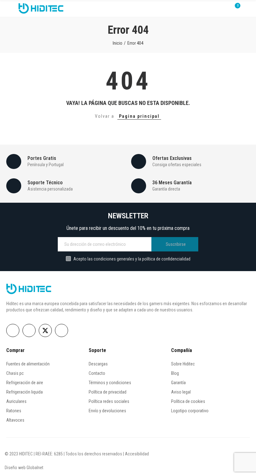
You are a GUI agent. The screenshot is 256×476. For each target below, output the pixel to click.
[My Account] (247, 8)
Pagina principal (139, 116)
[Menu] (9, 8)
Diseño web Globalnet (24, 467)
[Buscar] (224, 8)
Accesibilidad (137, 453)
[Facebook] (12, 330)
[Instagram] (29, 330)
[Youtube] (61, 330)
